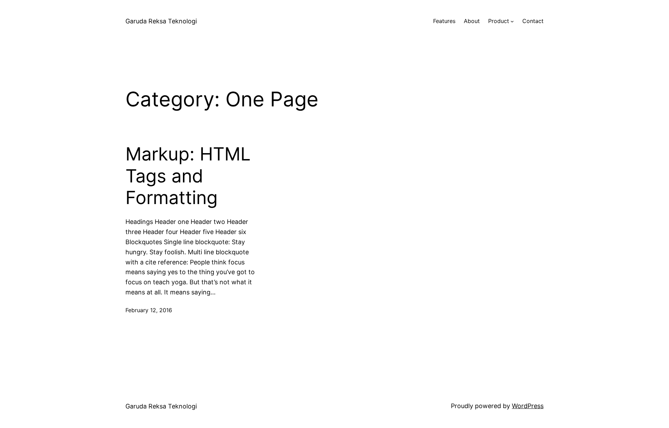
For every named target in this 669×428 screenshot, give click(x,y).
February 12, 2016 (148, 310)
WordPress (528, 406)
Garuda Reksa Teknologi (161, 21)
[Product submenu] (512, 21)
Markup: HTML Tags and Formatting (188, 176)
